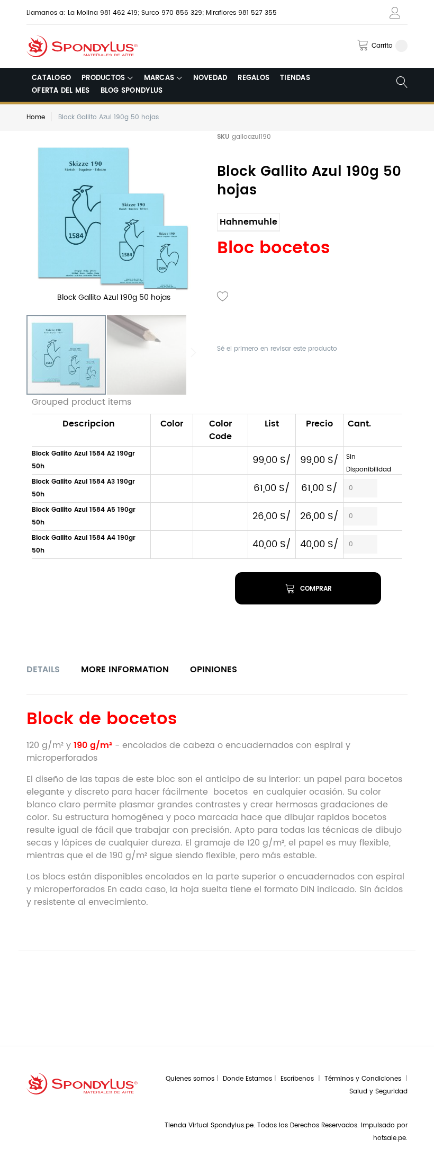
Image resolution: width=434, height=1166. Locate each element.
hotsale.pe (389, 1138)
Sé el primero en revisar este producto (277, 349)
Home (35, 117)
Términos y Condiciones (364, 1079)
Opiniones (213, 670)
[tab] (43, 669)
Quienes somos (190, 1079)
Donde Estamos (248, 1079)
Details (43, 670)
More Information (125, 670)
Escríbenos (299, 1079)
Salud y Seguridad (378, 1092)
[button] (146, 355)
